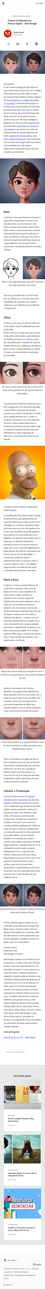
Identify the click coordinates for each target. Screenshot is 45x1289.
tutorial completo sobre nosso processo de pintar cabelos (21, 799)
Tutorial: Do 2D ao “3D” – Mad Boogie (20, 1037)
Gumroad (26, 110)
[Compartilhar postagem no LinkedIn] (18, 44)
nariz (35, 135)
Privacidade (35, 1269)
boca (6, 139)
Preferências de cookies (21, 1272)
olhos (29, 135)
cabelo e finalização (17, 139)
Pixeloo (13, 510)
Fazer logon (39, 3)
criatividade (13, 1170)
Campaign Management (21, 16)
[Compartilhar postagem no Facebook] (27, 44)
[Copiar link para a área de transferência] (36, 44)
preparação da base (17, 135)
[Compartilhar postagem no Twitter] (8, 44)
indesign (11, 1115)
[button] (22, 1260)
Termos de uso (8, 1272)
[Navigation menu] (3, 3)
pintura (29, 339)
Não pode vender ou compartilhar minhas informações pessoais (20, 1276)
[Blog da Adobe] (10, 3)
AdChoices (9, 1285)
